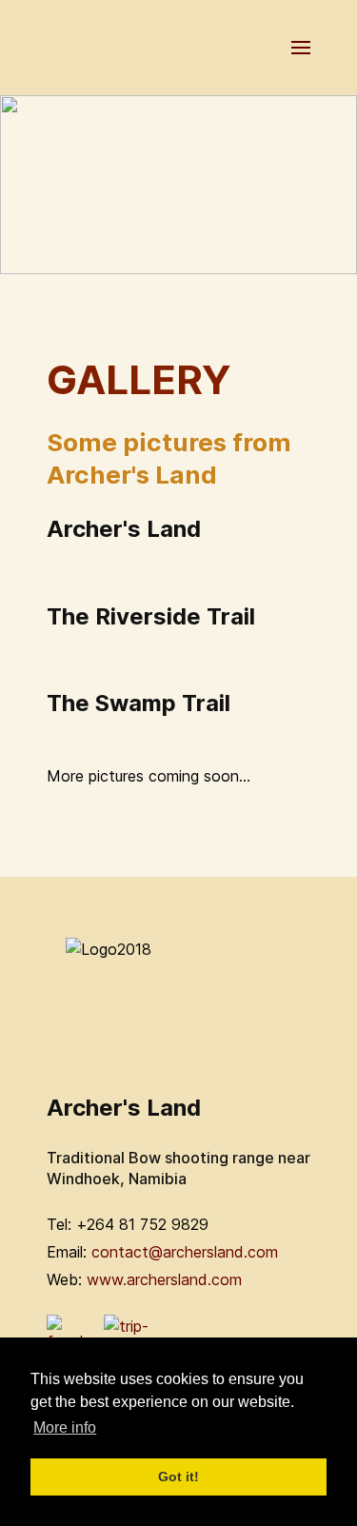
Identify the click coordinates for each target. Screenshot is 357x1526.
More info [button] (64, 1427)
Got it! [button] (178, 1476)
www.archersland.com (164, 1279)
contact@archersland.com (184, 1251)
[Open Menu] (300, 48)
